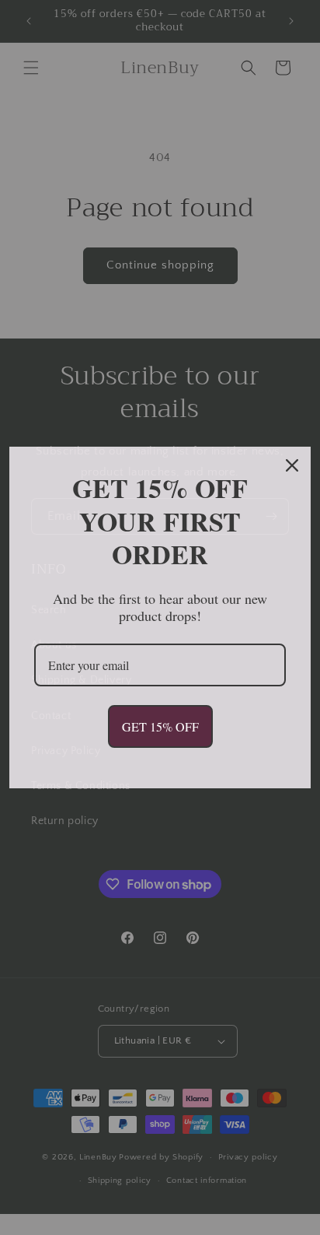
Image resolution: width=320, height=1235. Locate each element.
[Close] (292, 465)
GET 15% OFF (160, 726)
